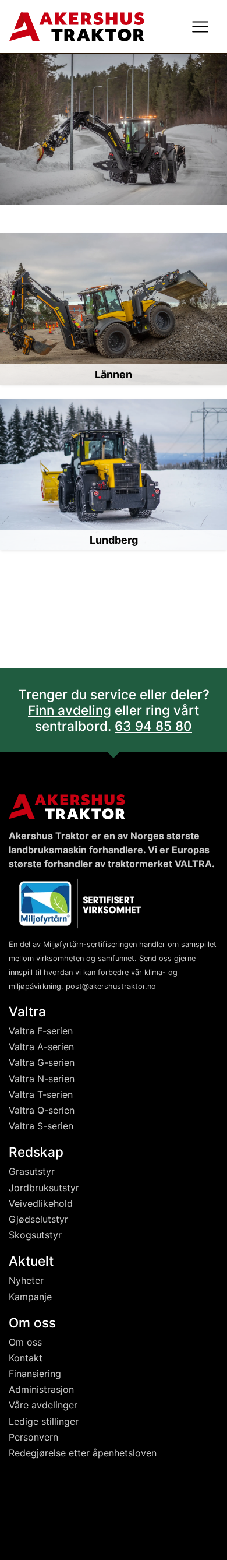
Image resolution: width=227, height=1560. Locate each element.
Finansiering (35, 1373)
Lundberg (114, 540)
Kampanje (30, 1296)
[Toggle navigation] (200, 27)
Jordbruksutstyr (44, 1187)
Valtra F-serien (41, 1031)
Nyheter (26, 1280)
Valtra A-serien (41, 1046)
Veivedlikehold (41, 1203)
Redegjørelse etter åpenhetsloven (83, 1453)
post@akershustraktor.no (111, 986)
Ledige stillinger (44, 1421)
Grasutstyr (32, 1171)
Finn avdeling (69, 710)
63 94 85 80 (153, 726)
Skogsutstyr (35, 1235)
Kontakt (25, 1358)
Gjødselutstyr (38, 1219)
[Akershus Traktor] (76, 25)
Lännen (113, 374)
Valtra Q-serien (42, 1110)
